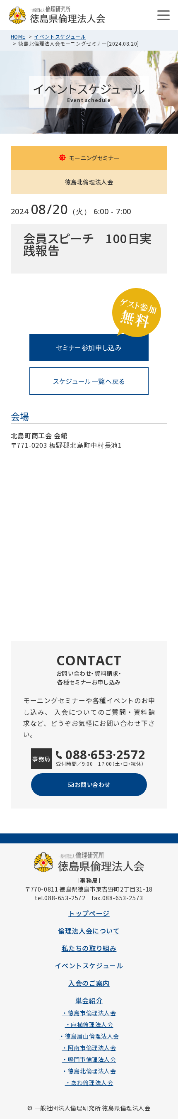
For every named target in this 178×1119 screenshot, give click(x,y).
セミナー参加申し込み (89, 347)
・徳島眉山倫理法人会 (89, 1036)
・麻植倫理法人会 (89, 1024)
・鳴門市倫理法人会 (89, 1059)
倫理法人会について (89, 931)
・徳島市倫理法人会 (89, 1013)
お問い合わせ (92, 784)
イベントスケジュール (60, 36)
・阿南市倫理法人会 (89, 1047)
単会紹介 (89, 1000)
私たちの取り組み (89, 948)
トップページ (89, 913)
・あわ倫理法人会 (89, 1082)
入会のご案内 (89, 983)
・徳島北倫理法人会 (89, 1071)
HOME (18, 36)
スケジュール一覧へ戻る (89, 381)
